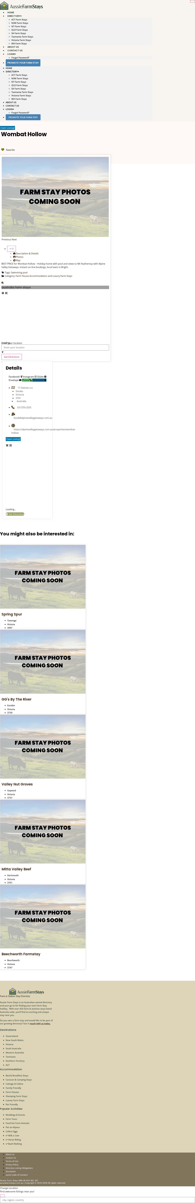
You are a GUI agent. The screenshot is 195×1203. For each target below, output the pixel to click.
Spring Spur (12, 614)
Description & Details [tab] (27, 253)
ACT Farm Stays (19, 19)
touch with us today (40, 1023)
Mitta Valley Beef (16, 869)
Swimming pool (19, 272)
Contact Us (12, 105)
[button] (7, 239)
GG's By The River (16, 699)
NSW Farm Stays (19, 23)
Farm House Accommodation (31, 276)
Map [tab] (18, 260)
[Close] (192, 1)
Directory (13, 16)
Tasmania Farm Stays (22, 36)
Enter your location (11, 343)
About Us (11, 102)
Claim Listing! (7, 128)
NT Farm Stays (18, 26)
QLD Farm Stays (19, 29)
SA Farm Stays (18, 33)
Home (9, 68)
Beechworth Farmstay (21, 954)
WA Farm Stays (19, 98)
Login (10, 54)
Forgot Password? (20, 57)
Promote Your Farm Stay (23, 62)
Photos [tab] (19, 256)
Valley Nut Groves (17, 784)
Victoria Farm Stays (21, 40)
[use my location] (55, 352)
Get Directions (11, 356)
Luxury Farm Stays (62, 276)
